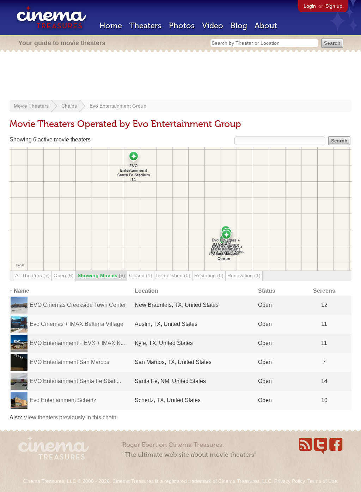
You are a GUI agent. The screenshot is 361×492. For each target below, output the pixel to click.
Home (110, 25)
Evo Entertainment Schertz (63, 400)
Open (64, 275)
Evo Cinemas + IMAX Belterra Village (76, 324)
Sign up (333, 6)
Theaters (145, 25)
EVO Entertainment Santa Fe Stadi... (75, 381)
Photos (182, 25)
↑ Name (19, 291)
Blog (239, 25)
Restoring (209, 275)
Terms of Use (322, 481)
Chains (69, 106)
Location (146, 291)
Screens (324, 291)
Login (310, 6)
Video (212, 25)
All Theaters (32, 275)
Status (266, 291)
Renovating (244, 275)
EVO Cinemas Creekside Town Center (78, 305)
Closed (140, 275)
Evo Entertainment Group (118, 106)
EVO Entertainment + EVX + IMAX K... (77, 343)
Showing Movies (101, 275)
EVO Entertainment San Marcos (69, 362)
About (266, 25)
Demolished (173, 275)
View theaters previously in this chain (70, 417)
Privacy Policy (289, 481)
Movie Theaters (31, 106)
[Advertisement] (180, 76)
